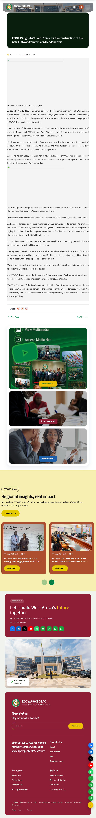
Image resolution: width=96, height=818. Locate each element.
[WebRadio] (49, 628)
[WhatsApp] (36, 628)
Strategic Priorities (58, 780)
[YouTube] (30, 628)
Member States (56, 775)
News (52, 756)
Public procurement (20, 789)
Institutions (55, 751)
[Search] (81, 7)
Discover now (48, 384)
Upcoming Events (57, 789)
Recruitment (17, 784)
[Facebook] (12, 628)
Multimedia (54, 784)
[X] (24, 628)
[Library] (61, 628)
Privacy (29, 810)
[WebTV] (43, 628)
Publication (17, 780)
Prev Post (14, 317)
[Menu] (87, 7)
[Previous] (44, 582)
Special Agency (56, 761)
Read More (8, 513)
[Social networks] (90, 805)
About (52, 747)
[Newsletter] (55, 628)
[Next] (51, 582)
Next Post (81, 317)
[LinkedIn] (18, 628)
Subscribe (76, 726)
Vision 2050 (16, 775)
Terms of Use (16, 810)
